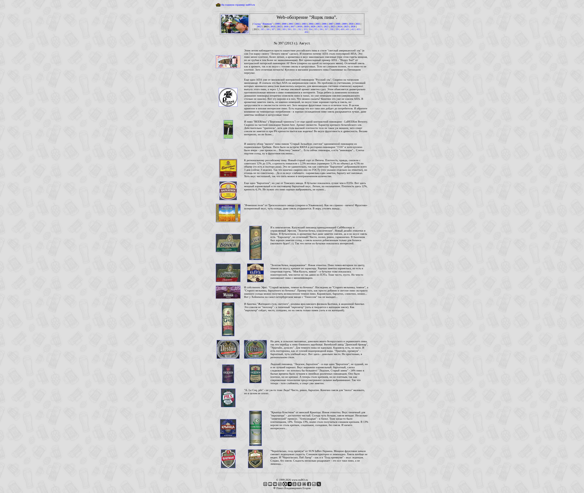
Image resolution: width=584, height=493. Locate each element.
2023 (332, 26)
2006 (324, 23)
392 (300, 29)
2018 (299, 26)
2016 (286, 26)
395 (316, 29)
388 (278, 29)
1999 (277, 23)
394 (310, 29)
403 (358, 29)
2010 (351, 23)
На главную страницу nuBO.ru (238, 4)
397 (326, 29)
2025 (346, 26)
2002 (297, 23)
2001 (290, 23)
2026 (353, 26)
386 (268, 29)
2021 (319, 26)
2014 (272, 26)
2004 (310, 23)
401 (347, 29)
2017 (292, 26)
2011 (357, 23)
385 (262, 29)
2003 (304, 23)
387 (273, 29)
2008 (337, 23)
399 (337, 29)
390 (289, 29)
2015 (279, 26)
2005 (317, 23)
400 (342, 29)
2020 (312, 26)
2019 (306, 26)
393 (305, 29)
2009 (344, 23)
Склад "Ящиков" (263, 23)
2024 (339, 26)
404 (306, 32)
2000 (284, 23)
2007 (330, 23)
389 (284, 29)
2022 (326, 26)
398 (332, 29)
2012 (259, 26)
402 (353, 29)
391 (294, 29)
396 (321, 29)
